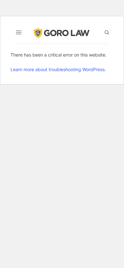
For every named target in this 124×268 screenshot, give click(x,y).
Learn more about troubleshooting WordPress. (58, 69)
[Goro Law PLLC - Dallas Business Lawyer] (62, 32)
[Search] (107, 32)
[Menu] (18, 32)
